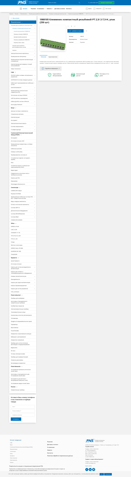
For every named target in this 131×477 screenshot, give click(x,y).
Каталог (25, 8)
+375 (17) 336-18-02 (92, 453)
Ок (101, 474)
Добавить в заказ (76, 31)
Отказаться (108, 474)
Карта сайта (88, 466)
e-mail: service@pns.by (90, 463)
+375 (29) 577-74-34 (92, 452)
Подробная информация (51, 68)
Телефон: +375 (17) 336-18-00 (91, 449)
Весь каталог (16, 18)
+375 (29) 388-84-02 (91, 450)
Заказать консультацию (106, 2)
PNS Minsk (90, 455)
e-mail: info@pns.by (89, 456)
